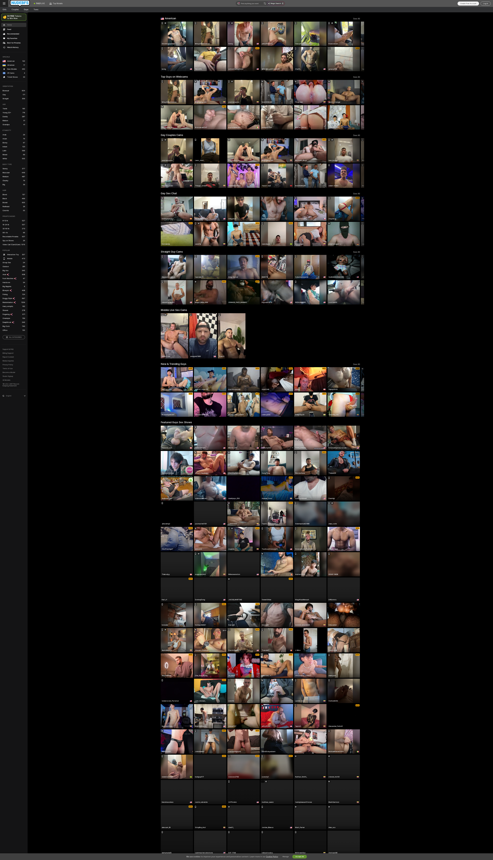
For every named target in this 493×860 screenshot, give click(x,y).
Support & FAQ (8, 349)
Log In (485, 3)
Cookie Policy (272, 857)
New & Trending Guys (173, 364)
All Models (6, 380)
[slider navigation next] (357, 46)
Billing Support (8, 353)
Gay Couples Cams (172, 135)
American (170, 18)
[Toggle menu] (4, 3)
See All (356, 18)
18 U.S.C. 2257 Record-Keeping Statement (11, 385)
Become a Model (9, 372)
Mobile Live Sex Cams (174, 310)
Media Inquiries (8, 361)
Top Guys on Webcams (174, 76)
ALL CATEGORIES (15, 337)
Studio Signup (8, 376)
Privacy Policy (8, 365)
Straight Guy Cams (172, 251)
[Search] (265, 3)
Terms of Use (8, 368)
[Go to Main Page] (20, 3)
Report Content (8, 357)
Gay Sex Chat (169, 193)
